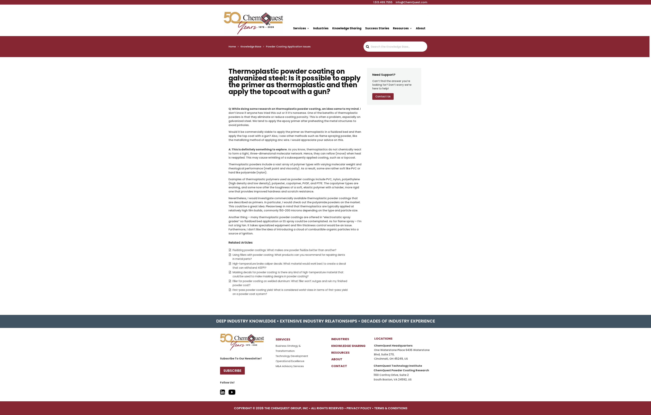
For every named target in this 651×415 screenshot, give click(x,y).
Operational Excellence (290, 361)
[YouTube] (232, 390)
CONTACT (339, 366)
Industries (321, 28)
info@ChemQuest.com (411, 2)
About (420, 28)
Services (299, 28)
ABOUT (336, 359)
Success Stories (377, 28)
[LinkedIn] (222, 390)
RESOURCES (340, 352)
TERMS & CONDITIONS (390, 408)
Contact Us (383, 96)
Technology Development (292, 356)
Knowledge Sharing (346, 28)
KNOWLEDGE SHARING (348, 346)
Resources (401, 28)
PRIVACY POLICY (359, 408)
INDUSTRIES (340, 339)
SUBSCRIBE (232, 370)
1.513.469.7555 (382, 2)
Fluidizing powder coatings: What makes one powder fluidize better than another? (284, 250)
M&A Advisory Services (290, 366)
